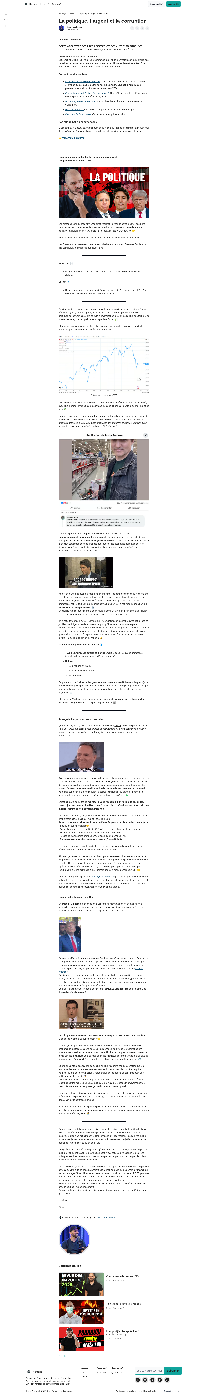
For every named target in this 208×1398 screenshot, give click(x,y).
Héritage (62, 13)
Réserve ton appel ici (73, 138)
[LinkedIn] (138, 1380)
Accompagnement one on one (80, 101)
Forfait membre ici (74, 109)
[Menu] (184, 3)
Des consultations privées (78, 114)
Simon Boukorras (74, 27)
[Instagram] (167, 1380)
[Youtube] (145, 1380)
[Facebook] (160, 1380)
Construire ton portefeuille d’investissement (87, 93)
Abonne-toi (173, 4)
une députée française (103, 876)
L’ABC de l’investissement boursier (82, 81)
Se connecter (156, 4)
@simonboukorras (106, 1217)
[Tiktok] (152, 1380)
